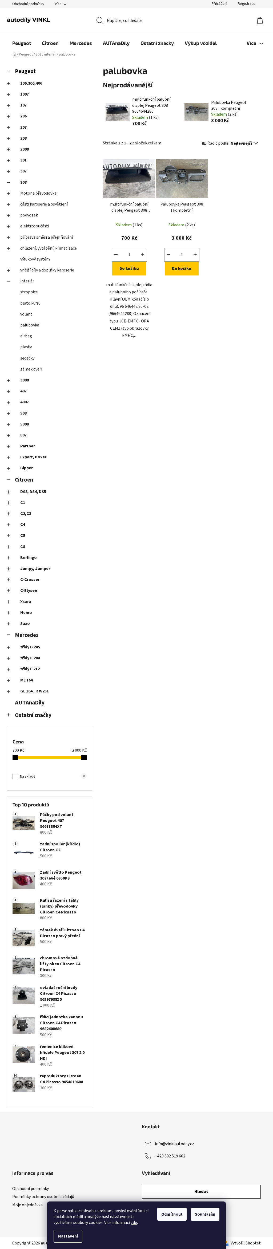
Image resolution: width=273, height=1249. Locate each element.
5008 (24, 424)
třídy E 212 (30, 669)
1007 (24, 94)
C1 (22, 503)
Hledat (201, 1192)
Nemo (26, 613)
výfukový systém (35, 259)
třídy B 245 (30, 647)
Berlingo (28, 558)
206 (23, 116)
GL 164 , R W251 (34, 691)
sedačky (27, 358)
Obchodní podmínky (28, 4)
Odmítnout (172, 1214)
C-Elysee (28, 590)
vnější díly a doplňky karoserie (47, 270)
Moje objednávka (27, 1205)
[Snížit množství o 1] (116, 254)
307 (23, 171)
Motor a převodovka (38, 193)
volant (26, 314)
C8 (22, 547)
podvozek (29, 215)
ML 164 (26, 680)
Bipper (26, 468)
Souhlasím (205, 1214)
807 (23, 435)
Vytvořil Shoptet (246, 1243)
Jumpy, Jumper (35, 569)
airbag (26, 336)
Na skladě (52, 776)
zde (134, 1223)
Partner (27, 446)
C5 (22, 535)
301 (23, 160)
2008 (24, 149)
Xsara (25, 602)
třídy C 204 (30, 658)
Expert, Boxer (33, 457)
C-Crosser (29, 579)
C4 (22, 524)
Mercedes (27, 635)
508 (23, 413)
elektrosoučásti (34, 226)
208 (23, 138)
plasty (26, 347)
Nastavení (68, 1236)
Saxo (25, 624)
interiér (27, 281)
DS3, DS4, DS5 (33, 492)
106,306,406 (31, 83)
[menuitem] (21, 43)
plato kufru (30, 303)
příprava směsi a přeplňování (46, 237)
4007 (24, 402)
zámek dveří (31, 369)
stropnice (29, 292)
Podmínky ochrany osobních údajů (43, 1197)
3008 (24, 380)
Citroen (24, 480)
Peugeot (25, 71)
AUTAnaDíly (30, 703)
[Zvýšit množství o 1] (143, 254)
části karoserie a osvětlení (44, 204)
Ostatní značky (33, 715)
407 (23, 391)
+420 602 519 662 (170, 1156)
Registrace (246, 3)
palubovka (29, 325)
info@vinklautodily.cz (174, 1144)
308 (23, 182)
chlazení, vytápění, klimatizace (48, 248)
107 (23, 105)
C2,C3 (25, 514)
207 (23, 127)
